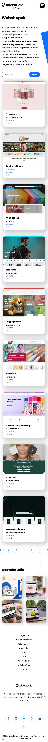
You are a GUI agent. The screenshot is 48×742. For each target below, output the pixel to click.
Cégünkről (24, 635)
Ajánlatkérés (24, 665)
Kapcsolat (24, 648)
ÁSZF (24, 656)
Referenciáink (24, 644)
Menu (42, 5)
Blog (24, 652)
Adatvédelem (24, 661)
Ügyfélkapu (24, 669)
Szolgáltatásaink (24, 639)
